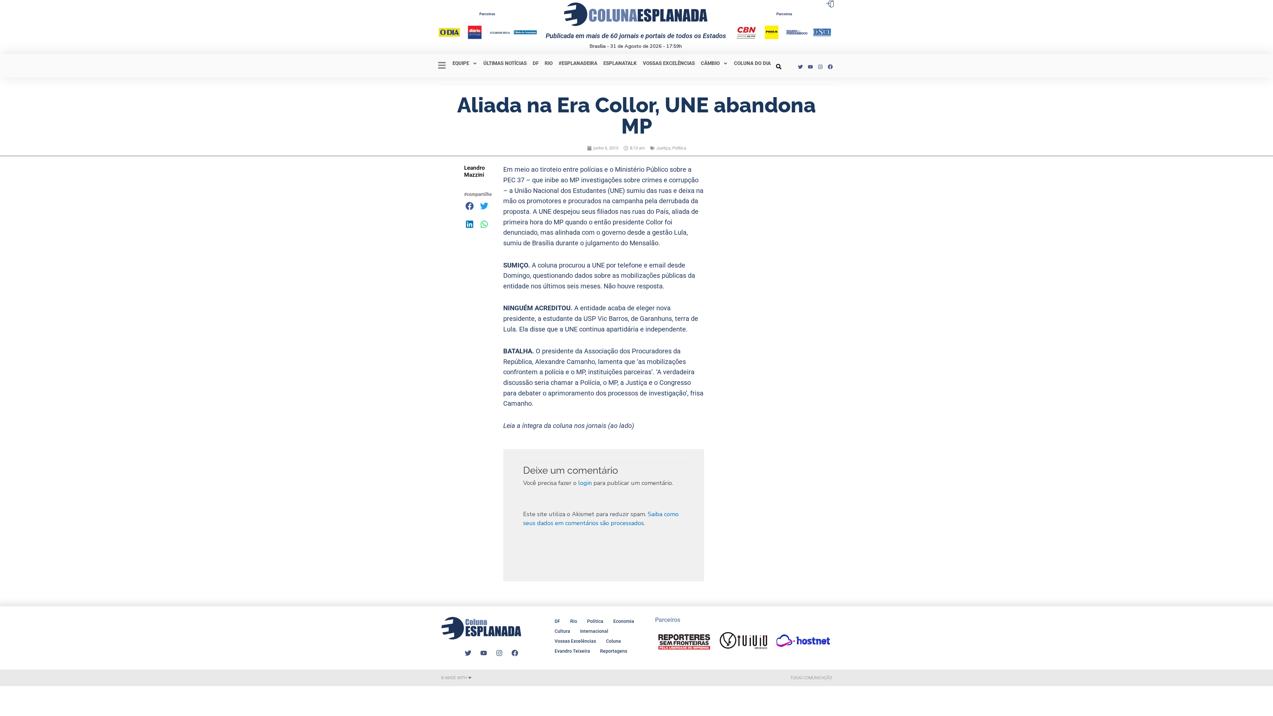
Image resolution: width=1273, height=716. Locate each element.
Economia (623, 621)
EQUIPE (461, 63)
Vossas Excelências (669, 63)
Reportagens (613, 651)
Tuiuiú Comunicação (811, 678)
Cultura (562, 631)
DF (536, 63)
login (585, 483)
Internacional (594, 631)
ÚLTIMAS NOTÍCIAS (505, 63)
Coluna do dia (752, 63)
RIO (549, 63)
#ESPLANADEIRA (578, 63)
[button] (779, 67)
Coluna (613, 641)
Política (679, 148)
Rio (573, 621)
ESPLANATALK (620, 63)
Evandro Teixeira (572, 651)
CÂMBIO (710, 63)
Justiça (663, 148)
